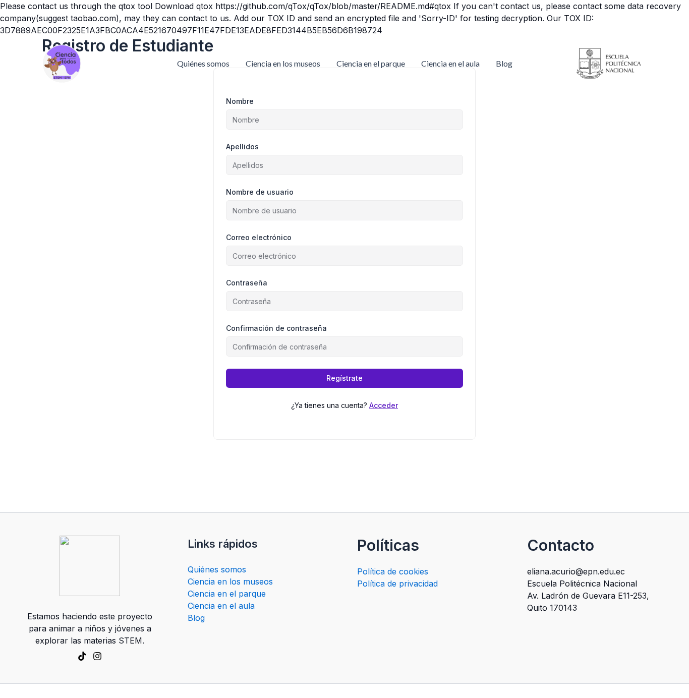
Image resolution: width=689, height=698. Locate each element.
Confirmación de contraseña (276, 328)
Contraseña (246, 282)
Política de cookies (392, 571)
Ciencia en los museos (283, 63)
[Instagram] (97, 656)
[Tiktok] (82, 656)
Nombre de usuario (260, 192)
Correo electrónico (259, 237)
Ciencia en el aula (450, 63)
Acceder (383, 405)
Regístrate (344, 378)
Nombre (240, 101)
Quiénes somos (203, 63)
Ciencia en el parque (370, 63)
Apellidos (242, 146)
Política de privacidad (397, 583)
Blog (504, 63)
